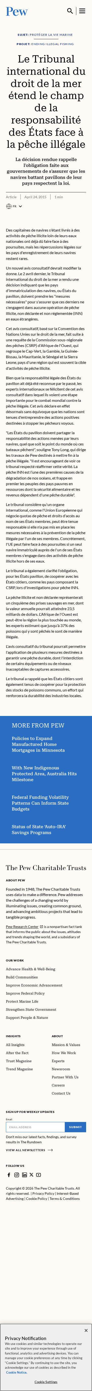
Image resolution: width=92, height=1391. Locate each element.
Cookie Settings (46, 1382)
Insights (13, 1036)
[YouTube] (38, 1175)
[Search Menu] (70, 11)
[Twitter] (31, 1175)
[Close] (86, 1330)
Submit (75, 1127)
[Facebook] (9, 1175)
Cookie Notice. (16, 1372)
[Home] (46, 867)
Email (9, 1119)
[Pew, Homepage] (17, 11)
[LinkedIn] (24, 1175)
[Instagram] (17, 1175)
